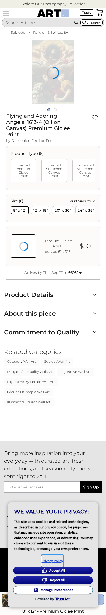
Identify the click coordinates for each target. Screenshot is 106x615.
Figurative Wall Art (75, 372)
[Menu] (6, 13)
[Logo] (53, 13)
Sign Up (91, 487)
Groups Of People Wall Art (28, 392)
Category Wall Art (21, 361)
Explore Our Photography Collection (53, 4)
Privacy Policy (52, 561)
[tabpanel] (53, 230)
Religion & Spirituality (50, 32)
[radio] (20, 210)
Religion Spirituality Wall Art (29, 372)
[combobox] (37, 22)
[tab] (23, 170)
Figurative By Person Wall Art (31, 382)
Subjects (18, 32)
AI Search (94, 22)
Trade (86, 12)
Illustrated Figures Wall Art (28, 402)
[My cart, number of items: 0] (100, 12)
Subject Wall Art (57, 361)
